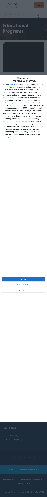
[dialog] (23, 248)
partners (15, 84)
